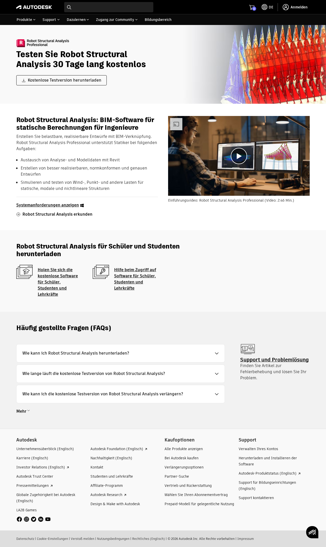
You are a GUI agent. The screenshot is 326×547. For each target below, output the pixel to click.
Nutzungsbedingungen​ (113, 539)
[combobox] (108, 7)
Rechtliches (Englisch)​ (148, 539)
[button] (120, 353)
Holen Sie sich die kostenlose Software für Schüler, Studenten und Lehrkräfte (58, 282)
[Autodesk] (34, 7)
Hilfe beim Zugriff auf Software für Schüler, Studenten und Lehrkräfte (135, 279)
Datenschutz (25, 539)
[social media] (33, 519)
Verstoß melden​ (82, 539)
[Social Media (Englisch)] (33, 519)
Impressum (245, 539)
